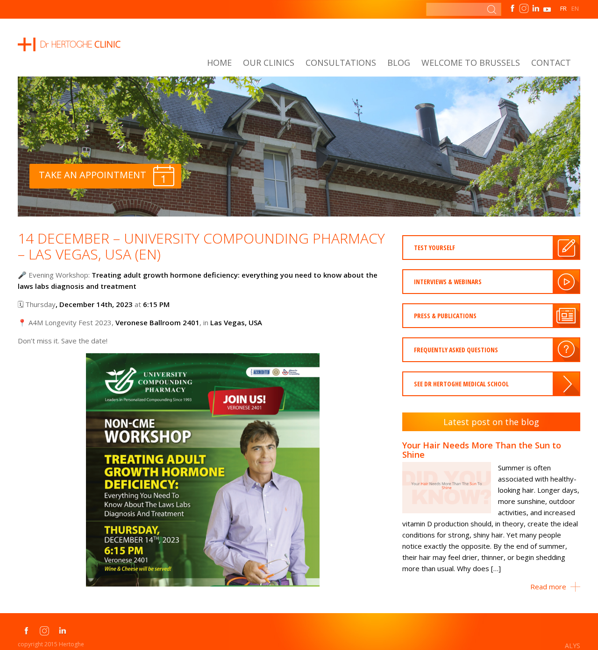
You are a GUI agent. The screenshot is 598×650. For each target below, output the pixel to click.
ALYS (572, 645)
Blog (398, 62)
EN (575, 8)
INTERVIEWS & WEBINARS (448, 281)
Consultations (341, 62)
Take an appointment (92, 174)
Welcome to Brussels (470, 62)
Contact (551, 62)
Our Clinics (268, 62)
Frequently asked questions (456, 349)
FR (563, 8)
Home (219, 62)
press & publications (445, 315)
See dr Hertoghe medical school (461, 383)
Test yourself (434, 247)
